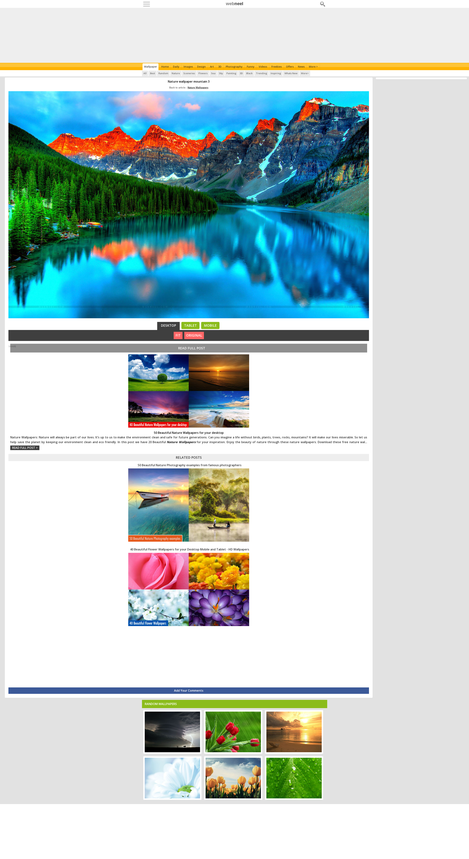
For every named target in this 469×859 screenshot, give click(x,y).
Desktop (168, 325)
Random (163, 73)
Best (152, 73)
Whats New (291, 73)
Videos (263, 66)
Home (165, 66)
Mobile (210, 325)
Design (201, 66)
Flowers (203, 73)
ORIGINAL (194, 335)
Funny (250, 66)
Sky (221, 73)
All (145, 73)
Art (212, 66)
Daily (176, 66)
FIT (178, 335)
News (301, 66)
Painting (231, 73)
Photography (234, 66)
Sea (213, 73)
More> (305, 73)
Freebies (276, 66)
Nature (176, 73)
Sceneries (189, 73)
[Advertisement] (234, 35)
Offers (290, 66)
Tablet (190, 325)
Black (249, 73)
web (234, 3)
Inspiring (276, 73)
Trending (261, 73)
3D (219, 66)
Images (188, 66)
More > (313, 66)
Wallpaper (150, 66)
